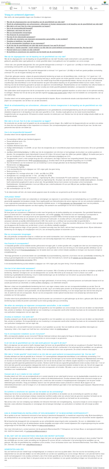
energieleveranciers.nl (40, 160)
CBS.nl (85, 154)
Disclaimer (101, 468)
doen (73, 239)
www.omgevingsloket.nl (47, 425)
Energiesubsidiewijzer (28, 250)
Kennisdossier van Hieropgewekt (71, 203)
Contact (95, 468)
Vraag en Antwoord (74, 8)
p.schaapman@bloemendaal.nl (36, 431)
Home (13, 8)
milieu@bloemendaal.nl (34, 444)
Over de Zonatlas (53, 8)
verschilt (9, 160)
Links (93, 8)
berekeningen (86, 217)
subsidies (57, 214)
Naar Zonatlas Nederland (84, 468)
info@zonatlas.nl (62, 329)
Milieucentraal (24, 165)
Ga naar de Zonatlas (32, 8)
